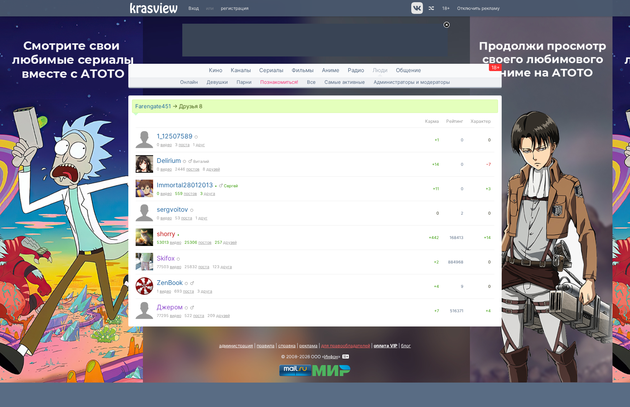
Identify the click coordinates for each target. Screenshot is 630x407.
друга (209, 193)
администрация (236, 345)
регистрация (235, 8)
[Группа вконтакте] (416, 12)
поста (184, 144)
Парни (244, 82)
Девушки (217, 82)
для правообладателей (345, 345)
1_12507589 (174, 136)
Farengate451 (153, 106)
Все (311, 82)
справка (287, 345)
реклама (308, 345)
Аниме (330, 70)
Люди (380, 70)
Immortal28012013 (185, 185)
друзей (213, 169)
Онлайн (189, 82)
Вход (193, 8)
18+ (446, 8)
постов (192, 169)
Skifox (166, 258)
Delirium (169, 160)
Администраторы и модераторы (412, 82)
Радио (356, 70)
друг (200, 144)
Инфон (331, 356)
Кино (215, 70)
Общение (408, 70)
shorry (166, 234)
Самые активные (344, 82)
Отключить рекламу (478, 8)
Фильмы (303, 70)
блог (406, 345)
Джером (170, 307)
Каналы (241, 70)
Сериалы (271, 70)
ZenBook (170, 282)
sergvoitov (172, 209)
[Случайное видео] (431, 8)
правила (266, 345)
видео (166, 144)
